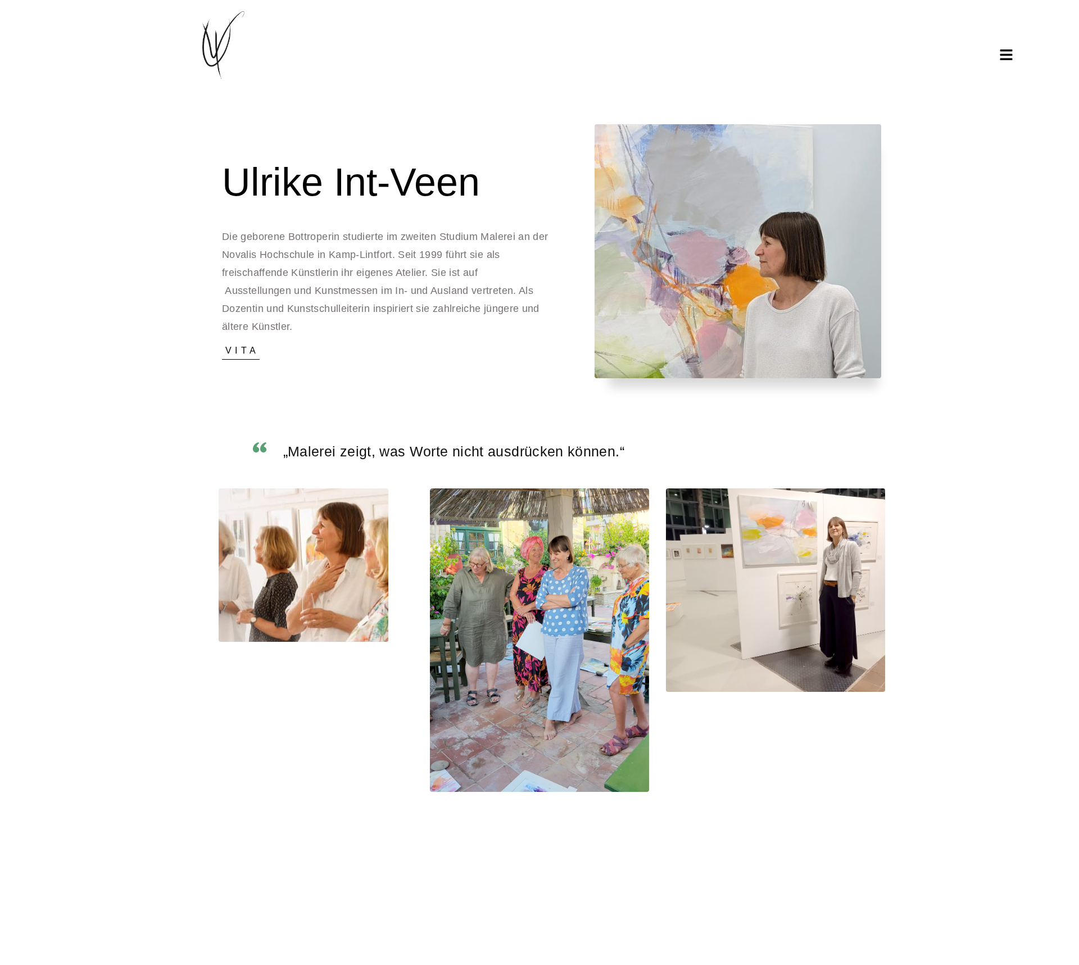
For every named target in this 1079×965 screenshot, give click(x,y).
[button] (1006, 55)
